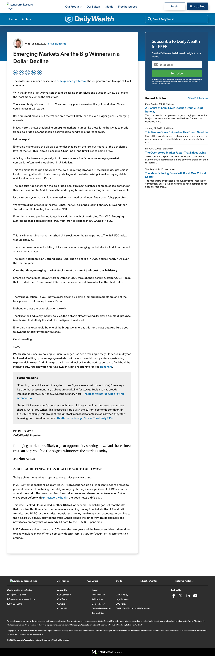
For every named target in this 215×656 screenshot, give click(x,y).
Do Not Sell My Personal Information (133, 608)
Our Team (62, 599)
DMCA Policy (122, 594)
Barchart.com (28, 630)
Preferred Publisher (184, 580)
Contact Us (62, 608)
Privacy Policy (98, 594)
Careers (61, 603)
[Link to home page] (22, 6)
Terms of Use (98, 612)
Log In (174, 6)
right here (106, 366)
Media (109, 6)
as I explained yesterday (71, 81)
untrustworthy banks (55, 497)
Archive (26, 19)
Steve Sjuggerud (57, 43)
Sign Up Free (197, 6)
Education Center (148, 580)
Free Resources (127, 6)
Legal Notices (122, 599)
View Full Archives (198, 98)
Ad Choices (97, 599)
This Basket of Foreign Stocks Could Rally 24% (85, 418)
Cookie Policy (98, 603)
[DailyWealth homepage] (89, 19)
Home (13, 19)
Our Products (73, 6)
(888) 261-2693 (14, 603)
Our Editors (93, 6)
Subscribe (177, 73)
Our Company (64, 594)
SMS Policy (121, 603)
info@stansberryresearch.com (21, 599)
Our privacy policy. (164, 83)
